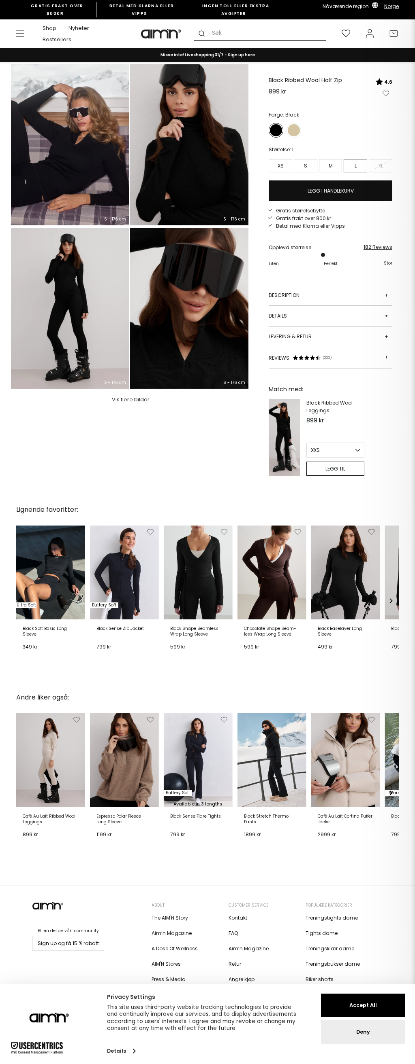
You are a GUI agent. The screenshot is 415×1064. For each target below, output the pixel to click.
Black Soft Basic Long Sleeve (45, 631)
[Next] (391, 601)
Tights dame (322, 933)
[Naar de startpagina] (161, 33)
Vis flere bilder (131, 399)
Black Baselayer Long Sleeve (340, 631)
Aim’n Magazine (172, 933)
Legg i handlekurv (47, 656)
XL (380, 165)
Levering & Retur (328, 336)
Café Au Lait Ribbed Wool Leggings (49, 819)
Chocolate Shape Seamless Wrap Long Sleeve (270, 631)
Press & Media (169, 979)
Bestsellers (57, 39)
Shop (49, 28)
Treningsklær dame (330, 948)
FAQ (233, 933)
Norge (391, 6)
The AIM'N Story (170, 917)
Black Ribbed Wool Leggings (329, 406)
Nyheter (78, 28)
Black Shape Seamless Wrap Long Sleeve (194, 631)
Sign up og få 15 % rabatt (68, 943)
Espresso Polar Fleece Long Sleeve (118, 819)
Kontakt (238, 917)
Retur (235, 963)
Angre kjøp (242, 979)
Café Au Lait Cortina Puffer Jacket (345, 819)
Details (328, 315)
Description (328, 295)
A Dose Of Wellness (175, 948)
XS (281, 165)
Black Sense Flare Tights (195, 816)
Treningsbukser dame (333, 963)
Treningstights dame (332, 917)
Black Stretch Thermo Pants (266, 819)
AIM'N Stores (166, 963)
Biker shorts (320, 979)
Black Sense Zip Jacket (120, 629)
